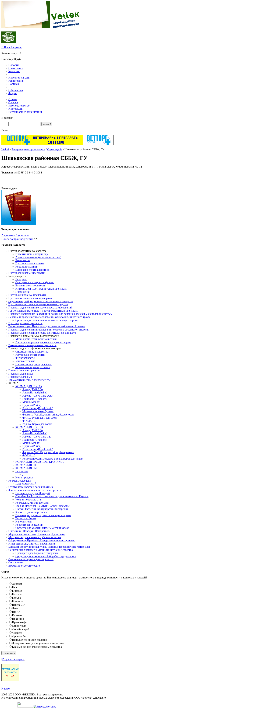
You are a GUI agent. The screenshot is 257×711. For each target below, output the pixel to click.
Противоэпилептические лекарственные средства (38, 304)
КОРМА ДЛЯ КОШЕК (29, 427)
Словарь (13, 102)
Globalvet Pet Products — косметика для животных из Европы (51, 496)
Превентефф (19, 622)
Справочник (15, 562)
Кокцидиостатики (26, 266)
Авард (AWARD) (32, 389)
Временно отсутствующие (24, 565)
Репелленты (22, 260)
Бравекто (17, 601)
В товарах (7, 117)
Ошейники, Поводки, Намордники (29, 530)
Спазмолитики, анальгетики (32, 351)
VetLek (5, 149)
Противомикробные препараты (27, 294)
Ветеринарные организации (25, 111)
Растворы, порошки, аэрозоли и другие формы (43, 342)
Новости (13, 64)
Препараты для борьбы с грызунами (37, 553)
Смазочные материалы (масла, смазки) (31, 559)
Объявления (15, 90)
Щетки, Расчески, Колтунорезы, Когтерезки (41, 508)
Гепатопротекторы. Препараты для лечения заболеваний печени (46, 326)
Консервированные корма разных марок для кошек (52, 458)
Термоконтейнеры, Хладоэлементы (29, 379)
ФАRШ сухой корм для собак (39, 417)
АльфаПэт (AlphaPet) (34, 392)
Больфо (16, 597)
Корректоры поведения (29, 524)
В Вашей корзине (11, 47)
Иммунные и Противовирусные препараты (41, 288)
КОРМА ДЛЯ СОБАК (28, 386)
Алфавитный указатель (15, 235)
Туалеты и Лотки (25, 518)
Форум (12, 93)
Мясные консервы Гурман (37, 411)
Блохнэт (17, 594)
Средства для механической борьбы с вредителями (45, 556)
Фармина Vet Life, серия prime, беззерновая (48, 414)
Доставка (13, 83)
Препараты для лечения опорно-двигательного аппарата (42, 332)
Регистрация (15, 80)
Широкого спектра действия (32, 269)
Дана (15, 608)
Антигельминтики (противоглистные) (38, 257)
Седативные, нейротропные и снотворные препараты (40, 301)
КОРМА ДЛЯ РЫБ (26, 468)
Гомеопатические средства (24, 370)
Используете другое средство (29, 639)
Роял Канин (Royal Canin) (37, 408)
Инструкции (15, 108)
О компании (15, 68)
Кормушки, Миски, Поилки (32, 502)
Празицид (18, 618)
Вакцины (21, 279)
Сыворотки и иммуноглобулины (34, 282)
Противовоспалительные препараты (30, 298)
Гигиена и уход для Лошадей (32, 493)
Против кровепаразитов (29, 263)
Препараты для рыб (20, 376)
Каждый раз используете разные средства (37, 646)
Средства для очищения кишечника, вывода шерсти (46, 320)
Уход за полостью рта (28, 499)
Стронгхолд (19, 625)
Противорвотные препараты (25, 323)
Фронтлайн (19, 636)
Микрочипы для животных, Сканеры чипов (34, 537)
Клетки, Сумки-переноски (31, 512)
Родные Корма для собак (37, 423)
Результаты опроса (13, 659)
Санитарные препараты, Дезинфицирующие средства (40, 549)
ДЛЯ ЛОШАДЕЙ (26, 483)
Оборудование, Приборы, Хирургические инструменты (41, 540)
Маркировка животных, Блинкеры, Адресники (36, 534)
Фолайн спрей (20, 629)
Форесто (17, 632)
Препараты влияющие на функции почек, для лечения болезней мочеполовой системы (60, 313)
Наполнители (23, 521)
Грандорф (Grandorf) (34, 398)
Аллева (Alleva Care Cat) (36, 436)
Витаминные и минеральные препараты (32, 345)
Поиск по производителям (17, 238)
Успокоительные (25, 361)
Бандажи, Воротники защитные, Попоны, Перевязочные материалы (49, 546)
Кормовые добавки (19, 480)
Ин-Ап (16, 611)
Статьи (12, 99)
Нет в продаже (24, 477)
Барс (14, 587)
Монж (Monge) (31, 401)
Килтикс (17, 615)
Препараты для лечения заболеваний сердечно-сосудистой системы (48, 329)
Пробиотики (22, 291)
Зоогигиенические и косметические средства (35, 490)
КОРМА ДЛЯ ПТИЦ (28, 464)
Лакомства (21, 471)
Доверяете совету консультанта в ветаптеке (38, 643)
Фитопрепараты (25, 357)
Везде (4, 130)
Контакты (14, 71)
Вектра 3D (18, 604)
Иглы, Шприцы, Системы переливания (31, 543)
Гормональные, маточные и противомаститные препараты (43, 310)
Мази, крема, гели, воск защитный (36, 338)
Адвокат (17, 583)
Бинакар (17, 590)
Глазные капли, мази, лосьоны (33, 364)
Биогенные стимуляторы (30, 285)
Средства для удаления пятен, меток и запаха (42, 527)
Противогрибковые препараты (26, 272)
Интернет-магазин (19, 77)
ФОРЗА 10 (28, 420)
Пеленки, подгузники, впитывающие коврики (43, 515)
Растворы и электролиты (30, 354)
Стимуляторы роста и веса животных (30, 486)
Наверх (5, 688)
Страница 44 (54, 149)
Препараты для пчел (20, 373)
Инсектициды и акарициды (31, 254)
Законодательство (19, 105)
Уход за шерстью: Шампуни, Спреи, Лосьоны (42, 505)
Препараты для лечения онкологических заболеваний (40, 307)
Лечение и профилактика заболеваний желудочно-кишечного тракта (49, 316)
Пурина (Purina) (31, 405)
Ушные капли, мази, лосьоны (32, 367)
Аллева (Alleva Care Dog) (37, 395)
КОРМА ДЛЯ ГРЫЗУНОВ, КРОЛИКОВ (40, 461)
